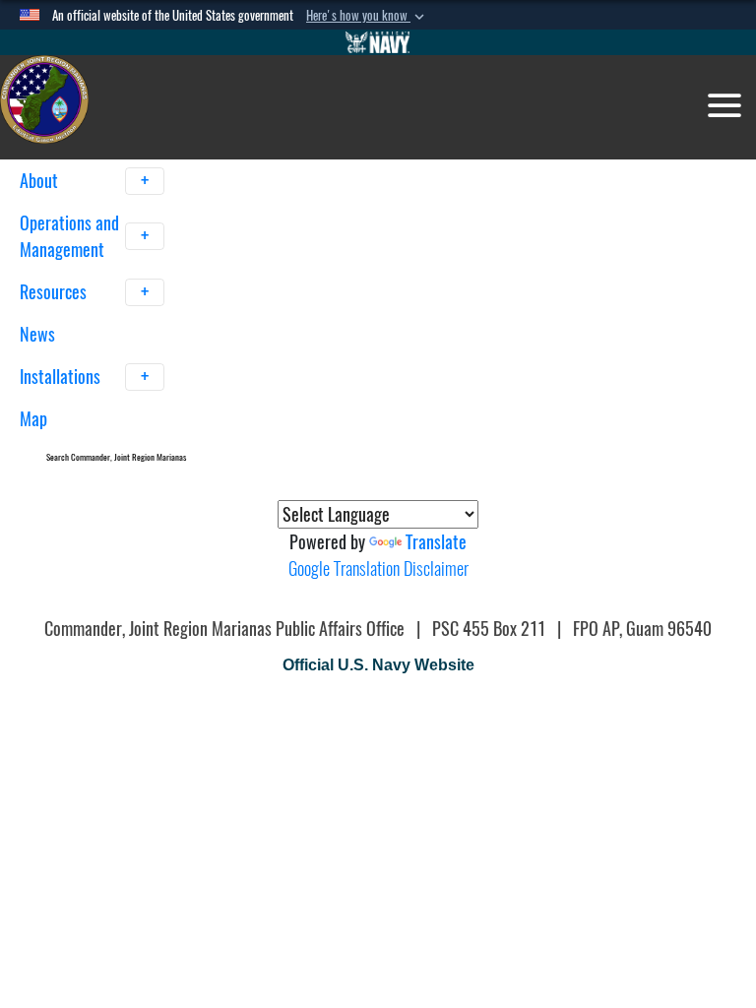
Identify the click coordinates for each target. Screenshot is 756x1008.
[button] (367, 16)
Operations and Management (69, 236)
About (41, 180)
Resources (55, 292)
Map (33, 419)
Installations (62, 376)
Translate (436, 542)
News (37, 334)
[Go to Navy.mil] (378, 42)
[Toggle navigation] (724, 105)
